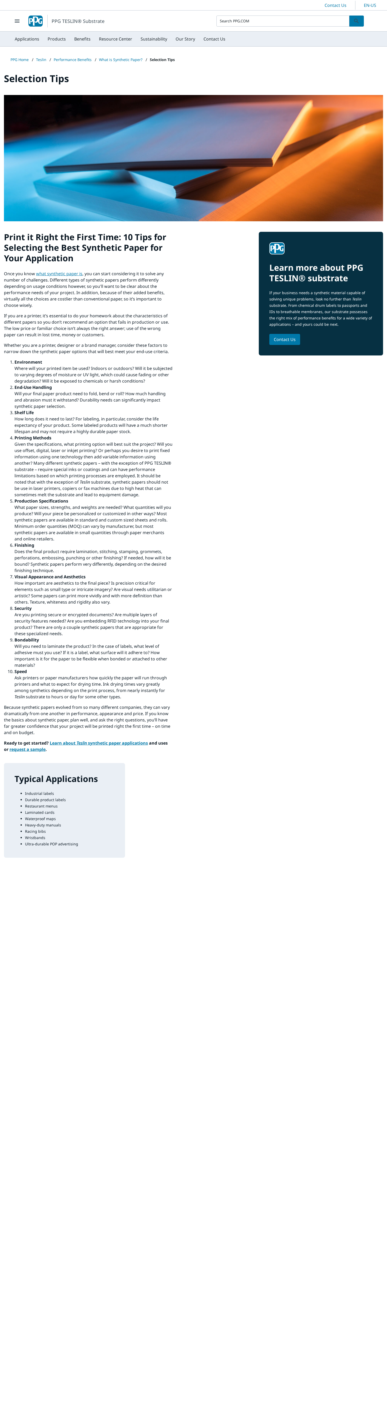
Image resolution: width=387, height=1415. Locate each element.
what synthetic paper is (59, 274)
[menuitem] (27, 39)
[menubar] (120, 39)
